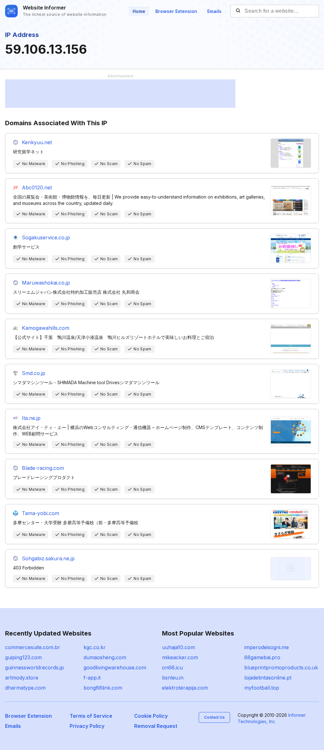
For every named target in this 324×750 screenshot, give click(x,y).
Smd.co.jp (33, 373)
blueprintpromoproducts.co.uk (281, 667)
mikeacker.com (180, 657)
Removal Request (155, 726)
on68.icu (172, 667)
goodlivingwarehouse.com (115, 667)
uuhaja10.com (178, 647)
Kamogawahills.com (45, 328)
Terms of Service (91, 716)
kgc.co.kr (95, 647)
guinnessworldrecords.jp (34, 667)
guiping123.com (23, 657)
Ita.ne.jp (31, 418)
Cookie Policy (151, 716)
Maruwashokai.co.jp (46, 283)
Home (139, 11)
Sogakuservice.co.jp (46, 237)
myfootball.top (261, 688)
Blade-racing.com (43, 468)
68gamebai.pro (262, 657)
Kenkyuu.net (37, 142)
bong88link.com (103, 688)
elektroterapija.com (185, 688)
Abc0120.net (37, 187)
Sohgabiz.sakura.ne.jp (48, 558)
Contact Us (214, 717)
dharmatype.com (25, 688)
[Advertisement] (120, 93)
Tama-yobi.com (40, 513)
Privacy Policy (87, 726)
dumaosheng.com (105, 657)
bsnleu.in (173, 677)
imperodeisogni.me (266, 647)
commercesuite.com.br (32, 647)
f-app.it (92, 677)
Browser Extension (176, 11)
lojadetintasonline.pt (267, 677)
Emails (214, 11)
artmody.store (21, 677)
